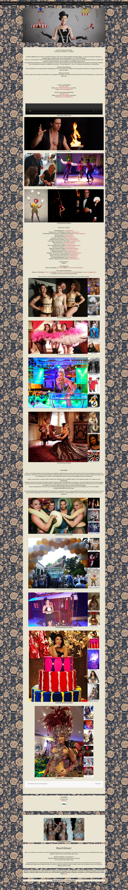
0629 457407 (59, 88)
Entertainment (68, 3)
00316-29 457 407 (61, 272)
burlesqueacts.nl (69, 236)
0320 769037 (65, 86)
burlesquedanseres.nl (70, 247)
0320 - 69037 (60, 267)
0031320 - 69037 (48, 272)
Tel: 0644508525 (57, 3)
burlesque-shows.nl (73, 250)
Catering (79, 3)
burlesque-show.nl (75, 241)
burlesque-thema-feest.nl (70, 251)
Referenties (96, 3)
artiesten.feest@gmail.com (66, 89)
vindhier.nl (64, 800)
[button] (38, 784)
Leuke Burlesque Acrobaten (9, 3)
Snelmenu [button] (122, 3)
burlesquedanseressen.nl (69, 242)
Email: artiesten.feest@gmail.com (40, 3)
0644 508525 (67, 88)
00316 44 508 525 (71, 272)
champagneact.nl (69, 230)
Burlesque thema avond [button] (109, 3)
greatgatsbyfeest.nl (76, 253)
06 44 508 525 (79, 267)
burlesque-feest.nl (72, 238)
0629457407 (59, 95)
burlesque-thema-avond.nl (73, 245)
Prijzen (87, 3)
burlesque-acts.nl (73, 254)
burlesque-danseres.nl (79, 233)
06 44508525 (67, 95)
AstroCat (63, 880)
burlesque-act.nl (75, 232)
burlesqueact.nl (74, 256)
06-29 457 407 (71, 267)
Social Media (64, 797)
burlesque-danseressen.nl (71, 239)
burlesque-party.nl (68, 235)
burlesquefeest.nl (70, 244)
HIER (66, 873)
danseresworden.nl (74, 258)
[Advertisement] (64, 886)
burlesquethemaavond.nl (72, 248)
